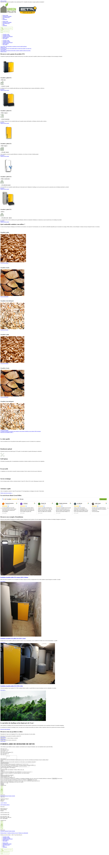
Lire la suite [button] (17, 513)
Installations (5, 19)
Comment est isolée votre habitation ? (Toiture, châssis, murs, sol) (12, 769)
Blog (3, 18)
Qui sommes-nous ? (6, 17)
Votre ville (2, 754)
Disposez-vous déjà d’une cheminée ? (7, 775)
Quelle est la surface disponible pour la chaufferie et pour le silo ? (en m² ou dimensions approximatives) (19, 780)
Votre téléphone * (3, 749)
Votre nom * (2, 748)
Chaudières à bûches (6, 35)
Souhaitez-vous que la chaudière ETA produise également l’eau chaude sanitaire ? (15, 773)
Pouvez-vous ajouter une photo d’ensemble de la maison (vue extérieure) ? (13, 779)
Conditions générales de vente (12, 832)
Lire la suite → (3, 581)
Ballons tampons (6, 37)
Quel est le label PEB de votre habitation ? (8, 767)
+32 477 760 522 (3, 802)
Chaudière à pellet (6, 34)
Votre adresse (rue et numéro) (5, 752)
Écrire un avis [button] (103, 499)
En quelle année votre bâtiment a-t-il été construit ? (9, 766)
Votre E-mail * (3, 751)
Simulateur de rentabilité (7, 16)
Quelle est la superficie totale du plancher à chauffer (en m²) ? (11, 764)
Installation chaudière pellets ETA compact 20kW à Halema (14, 577)
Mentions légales (3, 832)
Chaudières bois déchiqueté (8, 36)
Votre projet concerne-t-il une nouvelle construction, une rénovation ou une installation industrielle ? (18, 761)
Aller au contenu (3, 0)
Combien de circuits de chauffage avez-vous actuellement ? (11, 771)
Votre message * (3, 758)
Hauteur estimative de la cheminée (6, 777)
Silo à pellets (5, 38)
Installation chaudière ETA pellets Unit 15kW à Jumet (13, 638)
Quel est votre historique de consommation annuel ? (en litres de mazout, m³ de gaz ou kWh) (17, 765)
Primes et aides (5, 15)
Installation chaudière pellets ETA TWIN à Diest (11, 686)
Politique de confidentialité (23, 832)
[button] (108, 508)
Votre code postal (3, 753)
